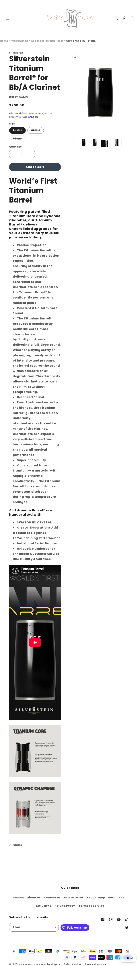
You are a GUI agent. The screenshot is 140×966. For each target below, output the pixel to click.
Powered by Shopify (48, 964)
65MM (35, 130)
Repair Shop (96, 897)
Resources (116, 897)
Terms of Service (91, 906)
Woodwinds (20, 41)
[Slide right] (127, 142)
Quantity (15, 146)
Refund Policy (65, 906)
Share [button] (17, 845)
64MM (17, 130)
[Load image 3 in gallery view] (105, 142)
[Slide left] (74, 142)
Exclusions (43, 906)
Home (4, 41)
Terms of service (95, 964)
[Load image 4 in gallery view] (117, 142)
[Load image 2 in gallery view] (94, 142)
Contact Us (52, 897)
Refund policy (72, 964)
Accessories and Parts (47, 41)
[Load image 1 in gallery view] (83, 142)
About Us (33, 897)
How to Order (73, 897)
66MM (19, 139)
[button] (8, 18)
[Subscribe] (54, 927)
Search (18, 897)
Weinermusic (27, 964)
